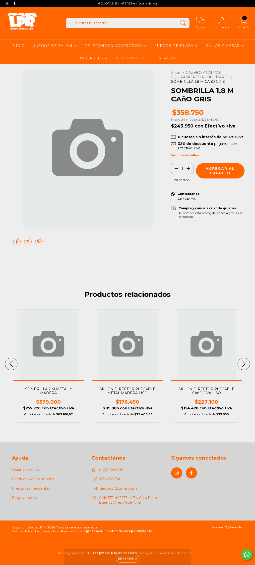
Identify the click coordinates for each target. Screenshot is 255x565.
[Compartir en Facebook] (17, 243)
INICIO (18, 45)
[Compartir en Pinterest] (39, 243)
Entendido (127, 558)
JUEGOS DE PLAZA (175, 45)
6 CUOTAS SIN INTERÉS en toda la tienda (127, 3)
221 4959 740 (110, 479)
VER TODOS (128, 58)
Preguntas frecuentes (31, 488)
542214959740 (111, 469)
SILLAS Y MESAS (223, 45)
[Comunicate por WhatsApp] (247, 554)
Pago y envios (24, 498)
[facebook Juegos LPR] (14, 3)
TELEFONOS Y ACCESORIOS (114, 45)
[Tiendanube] (227, 528)
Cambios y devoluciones (33, 479)
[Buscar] (183, 23)
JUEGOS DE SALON (53, 45)
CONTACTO (164, 58)
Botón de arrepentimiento (129, 531)
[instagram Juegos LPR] (7, 3)
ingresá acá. (92, 531)
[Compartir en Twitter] (28, 243)
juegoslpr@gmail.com (118, 488)
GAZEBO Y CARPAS (203, 72)
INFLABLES (92, 58)
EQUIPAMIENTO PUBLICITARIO (200, 77)
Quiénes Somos (26, 469)
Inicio (175, 72)
